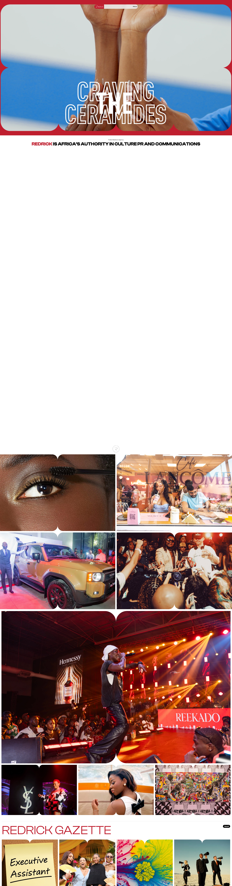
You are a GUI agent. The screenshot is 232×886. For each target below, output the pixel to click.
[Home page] (99, 6)
